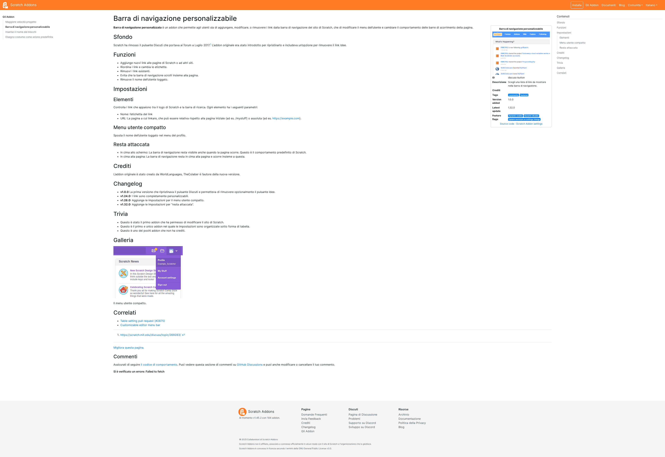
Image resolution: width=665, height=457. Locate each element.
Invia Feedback (311, 418)
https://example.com (285, 118)
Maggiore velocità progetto (20, 21)
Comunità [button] (634, 5)
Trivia (560, 62)
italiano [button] (650, 5)
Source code (507, 123)
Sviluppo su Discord (362, 427)
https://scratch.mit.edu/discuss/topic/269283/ (150, 335)
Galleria (561, 67)
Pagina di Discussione (363, 414)
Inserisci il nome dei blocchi (20, 31)
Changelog (563, 57)
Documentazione (409, 418)
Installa (577, 5)
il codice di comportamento (159, 364)
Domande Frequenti (314, 414)
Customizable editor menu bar (140, 325)
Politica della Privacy (412, 423)
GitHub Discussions (250, 364)
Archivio (403, 414)
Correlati (561, 72)
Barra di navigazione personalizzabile (27, 26)
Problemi (354, 418)
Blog (622, 5)
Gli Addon (592, 5)
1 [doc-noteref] (210, 44)
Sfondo (561, 22)
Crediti (560, 52)
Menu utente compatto (572, 42)
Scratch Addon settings (529, 123)
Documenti (609, 5)
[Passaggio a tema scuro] (660, 3)
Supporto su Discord (362, 423)
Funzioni (561, 27)
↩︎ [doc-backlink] (183, 335)
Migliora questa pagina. (128, 347)
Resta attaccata (569, 47)
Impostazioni (564, 32)
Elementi (564, 37)
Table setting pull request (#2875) (142, 321)
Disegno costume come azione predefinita (29, 36)
